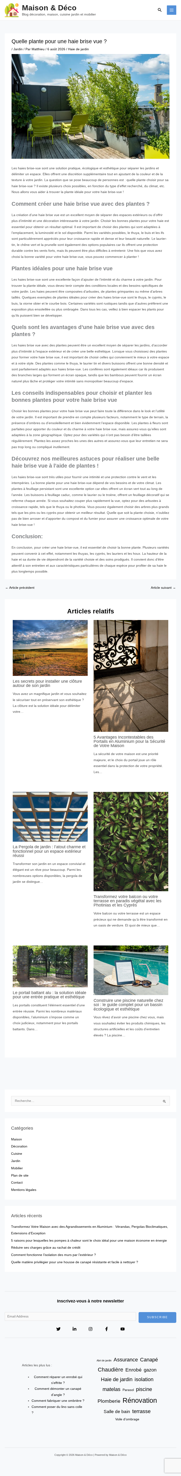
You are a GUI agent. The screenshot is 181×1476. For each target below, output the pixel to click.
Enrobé (133, 1370)
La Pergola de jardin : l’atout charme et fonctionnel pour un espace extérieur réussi (49, 851)
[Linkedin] (74, 1329)
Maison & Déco (49, 8)
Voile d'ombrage (127, 1419)
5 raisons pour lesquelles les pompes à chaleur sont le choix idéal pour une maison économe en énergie (89, 1240)
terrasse (141, 1411)
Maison (16, 1139)
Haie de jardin (78, 49)
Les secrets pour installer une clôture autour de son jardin (47, 683)
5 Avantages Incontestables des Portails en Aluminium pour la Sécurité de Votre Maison (129, 741)
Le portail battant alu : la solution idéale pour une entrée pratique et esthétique (49, 994)
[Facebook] (106, 1329)
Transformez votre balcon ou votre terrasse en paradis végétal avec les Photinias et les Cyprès (127, 900)
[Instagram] (90, 1329)
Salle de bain (117, 1411)
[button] (160, 10)
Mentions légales (23, 1190)
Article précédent (19, 587)
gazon (150, 1369)
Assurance (126, 1360)
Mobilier (17, 1168)
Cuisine (16, 1153)
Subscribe (157, 1317)
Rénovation (140, 1400)
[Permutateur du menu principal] (172, 10)
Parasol (128, 1390)
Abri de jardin (104, 1360)
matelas (111, 1389)
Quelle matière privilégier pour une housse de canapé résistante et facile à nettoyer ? (74, 1262)
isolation (144, 1379)
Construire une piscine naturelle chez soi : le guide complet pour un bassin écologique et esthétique (128, 1004)
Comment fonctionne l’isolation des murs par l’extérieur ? (53, 1255)
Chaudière (110, 1370)
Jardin (18, 49)
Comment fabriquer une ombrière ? (58, 1400)
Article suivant (163, 587)
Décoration (19, 1146)
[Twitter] (58, 1329)
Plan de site (20, 1175)
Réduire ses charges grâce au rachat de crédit (45, 1247)
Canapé (149, 1360)
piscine (144, 1389)
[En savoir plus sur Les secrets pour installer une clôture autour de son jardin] (50, 648)
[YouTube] (122, 1329)
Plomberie (109, 1401)
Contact (17, 1182)
